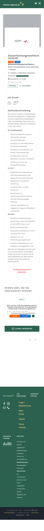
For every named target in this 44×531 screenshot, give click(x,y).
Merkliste (12, 86)
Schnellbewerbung (23, 329)
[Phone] (8, 407)
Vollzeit (17, 62)
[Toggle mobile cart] (36, 3)
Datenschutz (20, 515)
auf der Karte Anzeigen (22, 75)
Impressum (34, 513)
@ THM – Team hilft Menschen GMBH (17, 311)
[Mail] (4, 407)
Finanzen (13, 69)
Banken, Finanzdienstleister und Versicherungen (23, 67)
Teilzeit (11, 62)
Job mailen (25, 86)
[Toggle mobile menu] (40, 3)
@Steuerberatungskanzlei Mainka (20, 64)
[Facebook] (4, 403)
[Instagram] (8, 403)
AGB (27, 515)
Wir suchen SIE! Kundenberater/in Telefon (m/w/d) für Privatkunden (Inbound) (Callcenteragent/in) (22, 307)
